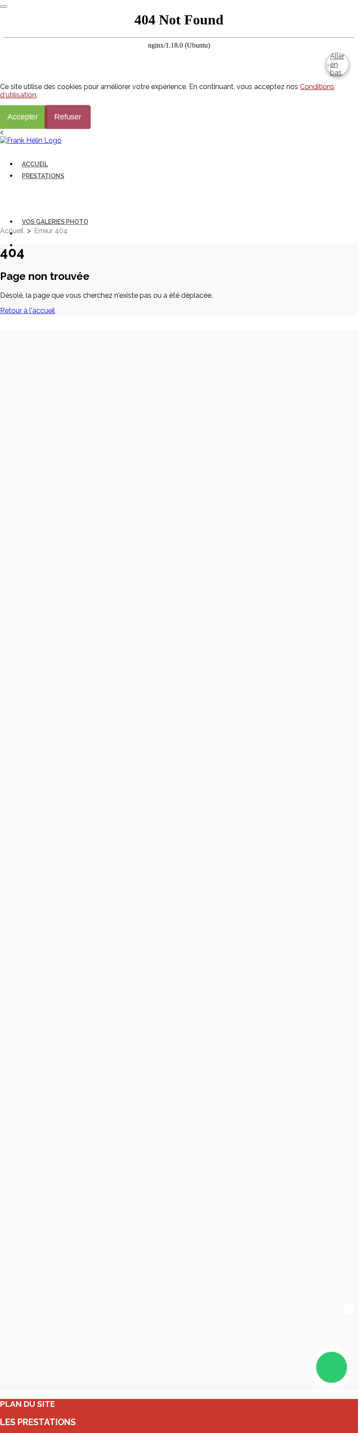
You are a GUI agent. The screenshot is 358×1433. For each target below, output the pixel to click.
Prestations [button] (43, 175)
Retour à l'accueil (27, 311)
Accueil (35, 164)
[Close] (3, 6)
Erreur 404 (51, 231)
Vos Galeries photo (55, 221)
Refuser (67, 117)
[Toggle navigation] (20, 151)
